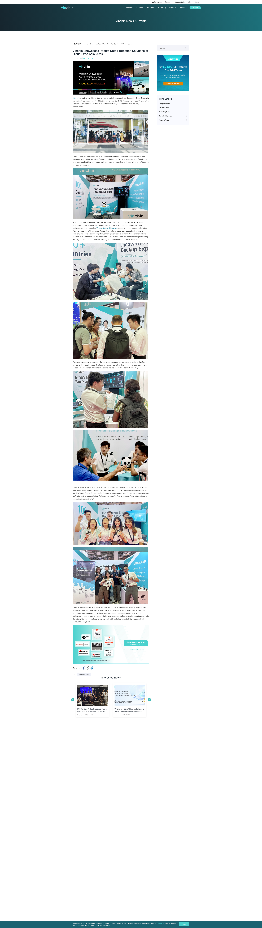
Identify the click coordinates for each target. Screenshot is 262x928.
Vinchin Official (88, 58)
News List (77, 44)
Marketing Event (164, 112)
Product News (164, 108)
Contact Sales (179, 2)
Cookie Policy (161, 923)
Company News (164, 103)
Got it (184, 924)
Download (158, 2)
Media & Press (164, 120)
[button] (72, 699)
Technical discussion (166, 116)
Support (168, 2)
